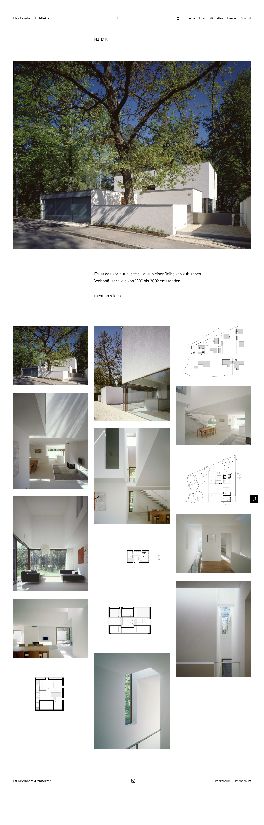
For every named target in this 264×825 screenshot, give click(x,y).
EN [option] (116, 18)
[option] (115, 18)
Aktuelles (216, 18)
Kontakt (245, 18)
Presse (231, 18)
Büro (202, 18)
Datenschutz (242, 781)
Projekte (189, 18)
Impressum (223, 781)
